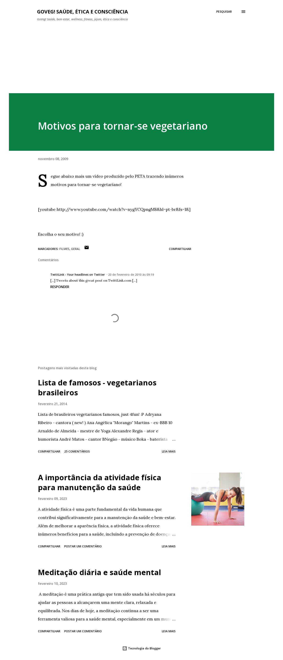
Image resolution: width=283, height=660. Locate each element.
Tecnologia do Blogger (144, 648)
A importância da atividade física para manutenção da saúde (99, 482)
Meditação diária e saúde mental (99, 572)
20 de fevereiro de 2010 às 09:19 (131, 274)
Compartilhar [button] (180, 249)
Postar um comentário (83, 546)
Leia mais (168, 451)
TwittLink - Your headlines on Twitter (77, 274)
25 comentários (77, 451)
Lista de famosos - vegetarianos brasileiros (97, 388)
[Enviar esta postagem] (86, 249)
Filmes (64, 249)
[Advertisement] (141, 55)
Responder (59, 287)
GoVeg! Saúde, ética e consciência (82, 11)
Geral (75, 249)
